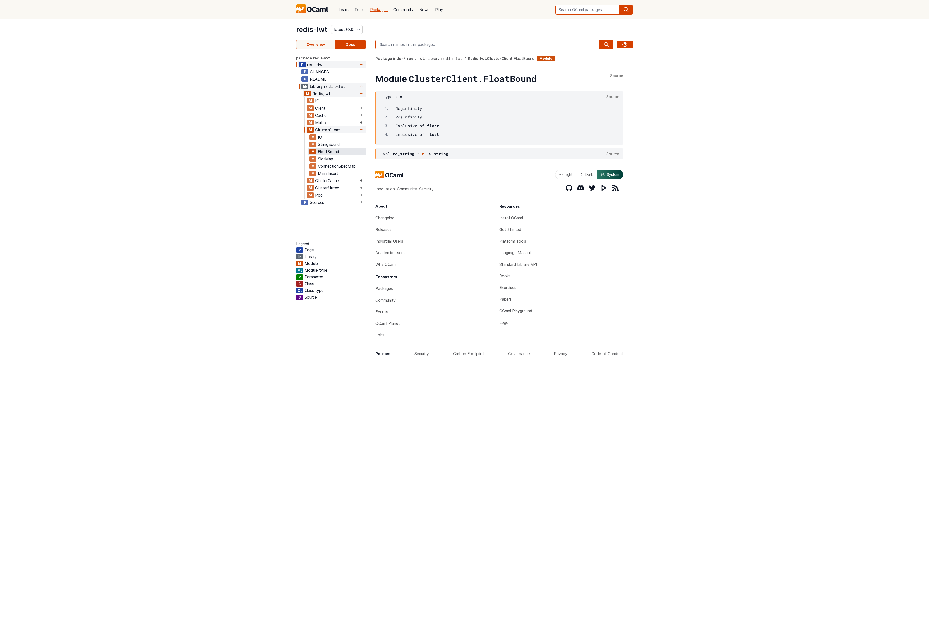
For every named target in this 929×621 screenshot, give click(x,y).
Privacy (560, 353)
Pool (319, 195)
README (318, 79)
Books (505, 276)
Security (421, 353)
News (424, 9)
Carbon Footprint (468, 353)
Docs (350, 44)
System (613, 174)
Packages (379, 9)
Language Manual (515, 252)
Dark (589, 174)
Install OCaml (511, 217)
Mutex (321, 122)
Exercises (507, 287)
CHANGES (319, 71)
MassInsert (328, 173)
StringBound (329, 144)
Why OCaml (385, 264)
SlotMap (325, 158)
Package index (389, 58)
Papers (505, 299)
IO (317, 100)
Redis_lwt (321, 93)
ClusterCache (327, 180)
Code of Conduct (607, 353)
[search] (626, 10)
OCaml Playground (515, 310)
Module (545, 58)
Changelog (384, 217)
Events (381, 311)
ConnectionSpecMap (337, 166)
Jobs (379, 335)
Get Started (510, 229)
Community (403, 9)
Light (569, 174)
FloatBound (328, 151)
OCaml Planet (387, 323)
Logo (504, 322)
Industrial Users (389, 241)
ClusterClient (327, 129)
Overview (316, 44)
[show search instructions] (625, 44)
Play (439, 9)
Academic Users (390, 252)
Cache (321, 115)
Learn (344, 9)
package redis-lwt (313, 58)
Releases (383, 229)
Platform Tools (512, 241)
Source (616, 76)
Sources (317, 202)
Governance (519, 353)
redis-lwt (311, 29)
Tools (359, 9)
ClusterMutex (327, 187)
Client (320, 108)
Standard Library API (518, 264)
